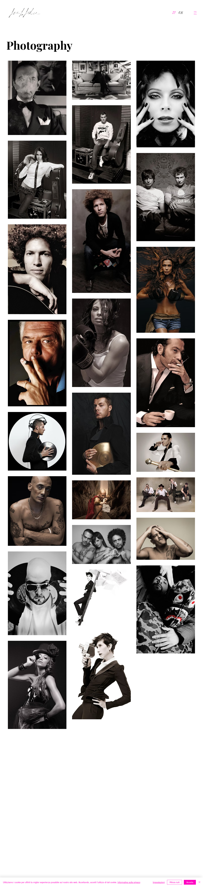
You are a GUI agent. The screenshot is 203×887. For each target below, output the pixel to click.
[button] (195, 12)
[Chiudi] (199, 882)
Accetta (189, 882)
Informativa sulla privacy (129, 882)
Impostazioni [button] (159, 882)
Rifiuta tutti (175, 882)
